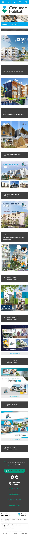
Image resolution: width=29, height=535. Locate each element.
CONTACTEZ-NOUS (16, 471)
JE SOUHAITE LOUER (14, 494)
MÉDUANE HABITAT (14, 505)
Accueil (3, 29)
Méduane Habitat (9, 29)
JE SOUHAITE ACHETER (14, 499)
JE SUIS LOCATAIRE (14, 488)
